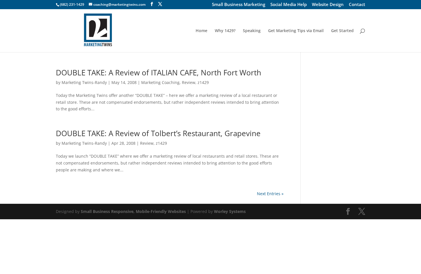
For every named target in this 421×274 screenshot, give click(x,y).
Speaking (252, 31)
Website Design (328, 5)
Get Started (342, 31)
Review (188, 82)
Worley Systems (230, 211)
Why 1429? (225, 31)
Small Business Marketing (238, 5)
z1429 (203, 82)
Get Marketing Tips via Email (296, 31)
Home (201, 31)
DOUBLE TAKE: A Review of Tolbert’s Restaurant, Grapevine (158, 133)
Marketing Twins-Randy (84, 82)
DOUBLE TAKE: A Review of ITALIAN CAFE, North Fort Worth (158, 72)
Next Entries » (270, 193)
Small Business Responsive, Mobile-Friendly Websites (133, 211)
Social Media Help (288, 5)
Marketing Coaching (160, 82)
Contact (357, 5)
